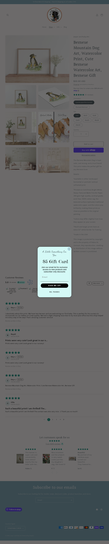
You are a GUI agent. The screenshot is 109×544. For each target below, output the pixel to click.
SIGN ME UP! (54, 285)
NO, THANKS (54, 292)
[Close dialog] (69, 249)
